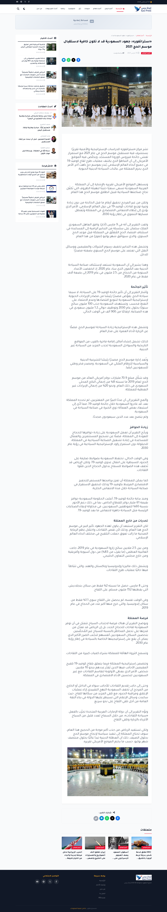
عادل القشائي (45, 136)
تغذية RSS (102, 898)
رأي (80, 9)
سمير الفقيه (45, 148)
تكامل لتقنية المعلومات (78, 908)
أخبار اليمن (108, 9)
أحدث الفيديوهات (51, 9)
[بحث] (18, 9)
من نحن (39, 9)
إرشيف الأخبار (100, 885)
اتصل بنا (102, 894)
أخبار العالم (97, 9)
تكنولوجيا (71, 9)
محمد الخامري (45, 125)
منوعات (87, 9)
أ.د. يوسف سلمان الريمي (42, 113)
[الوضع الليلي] (24, 9)
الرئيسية (119, 9)
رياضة (63, 9)
